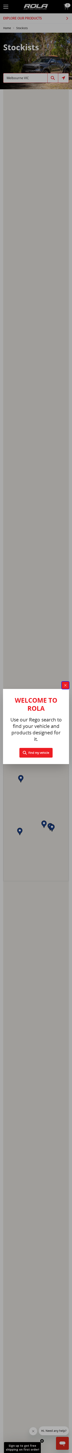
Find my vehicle (38, 753)
